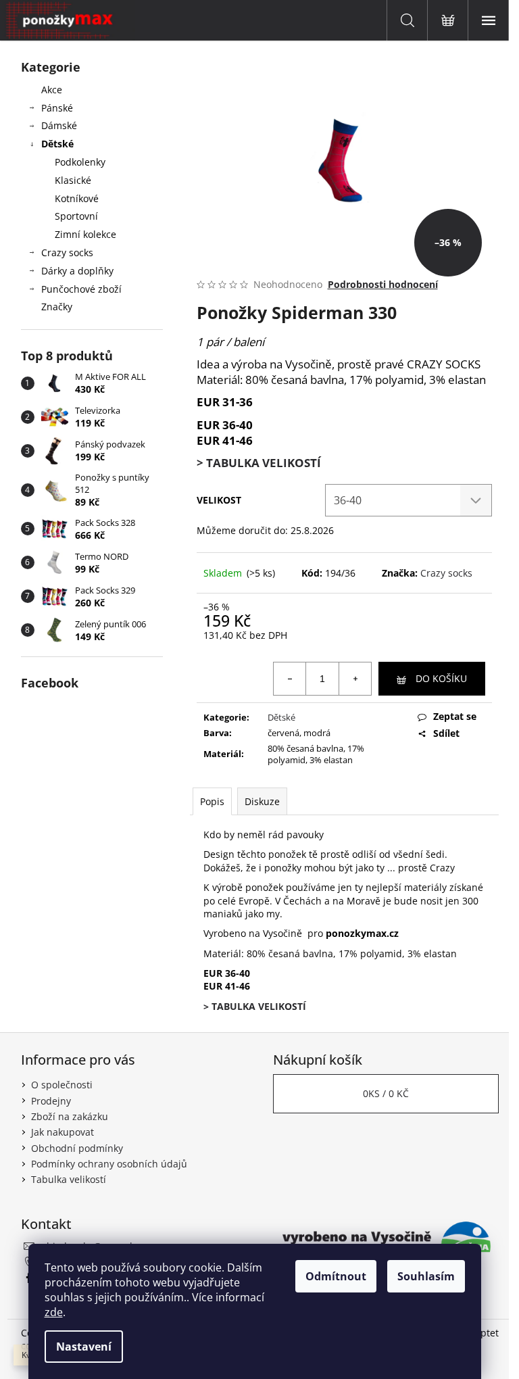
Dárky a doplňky (77, 270)
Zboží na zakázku (69, 1116)
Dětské (57, 143)
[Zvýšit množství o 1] (355, 678)
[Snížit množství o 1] (290, 678)
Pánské (57, 107)
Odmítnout (335, 1276)
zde (54, 1312)
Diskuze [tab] (262, 801)
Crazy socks (67, 252)
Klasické (73, 180)
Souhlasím (426, 1276)
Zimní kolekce (85, 234)
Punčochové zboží (81, 289)
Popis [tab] (212, 801)
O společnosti (62, 1084)
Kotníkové (77, 198)
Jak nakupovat (62, 1132)
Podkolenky (80, 161)
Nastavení (84, 1346)
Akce (51, 89)
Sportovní (76, 216)
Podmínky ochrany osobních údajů (109, 1163)
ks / (386, 1093)
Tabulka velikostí (68, 1179)
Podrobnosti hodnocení (383, 284)
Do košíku (441, 678)
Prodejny (51, 1100)
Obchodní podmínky (77, 1148)
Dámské (59, 125)
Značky (56, 306)
